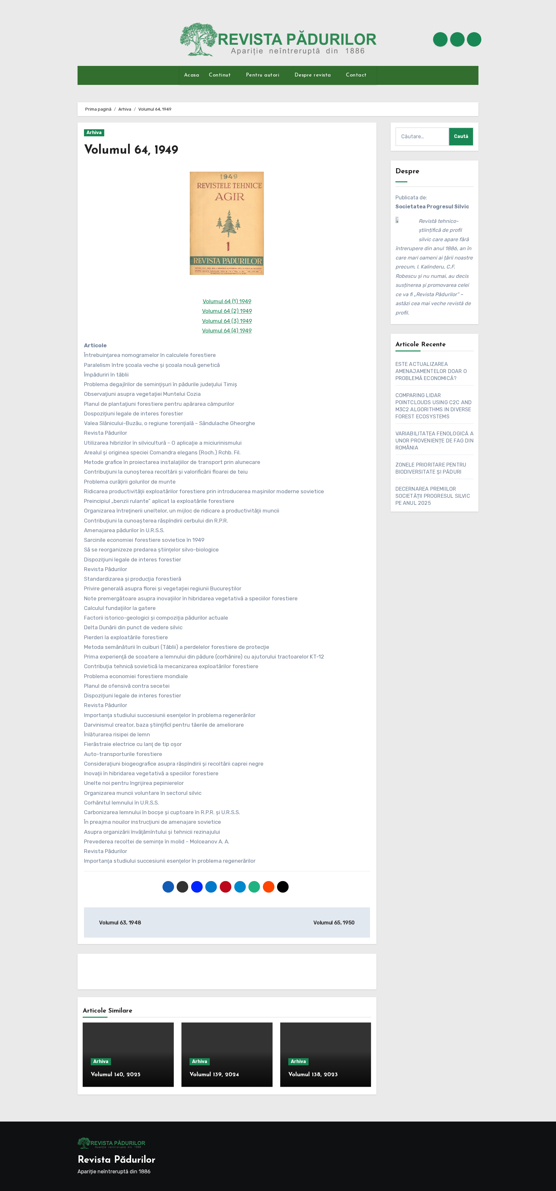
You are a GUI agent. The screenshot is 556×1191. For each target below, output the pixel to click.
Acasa (191, 75)
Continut (221, 75)
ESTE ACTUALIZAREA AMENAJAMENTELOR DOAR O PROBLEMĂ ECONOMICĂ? (431, 371)
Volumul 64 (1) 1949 (227, 301)
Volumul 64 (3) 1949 (227, 321)
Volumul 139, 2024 (214, 1075)
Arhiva (94, 132)
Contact (357, 75)
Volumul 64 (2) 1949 (227, 311)
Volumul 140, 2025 (115, 1075)
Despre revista (313, 75)
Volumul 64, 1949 (131, 150)
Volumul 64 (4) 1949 (227, 330)
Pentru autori (263, 75)
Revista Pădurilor (116, 1160)
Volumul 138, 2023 (313, 1075)
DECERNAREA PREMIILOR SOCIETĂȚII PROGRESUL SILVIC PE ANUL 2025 (432, 496)
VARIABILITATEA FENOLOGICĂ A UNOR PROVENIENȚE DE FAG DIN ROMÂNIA (434, 441)
